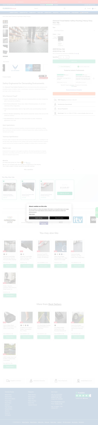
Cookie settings (38, 218)
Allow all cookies (59, 218)
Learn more (32, 214)
